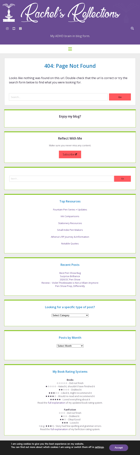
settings (99, 447)
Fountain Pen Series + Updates (70, 209)
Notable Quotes (70, 243)
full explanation (56, 402)
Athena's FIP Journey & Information (70, 236)
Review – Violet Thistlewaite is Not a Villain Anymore (70, 282)
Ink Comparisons (70, 216)
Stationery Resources (70, 223)
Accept (119, 447)
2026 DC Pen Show (70, 279)
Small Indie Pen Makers (70, 229)
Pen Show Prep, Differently (70, 286)
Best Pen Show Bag (70, 273)
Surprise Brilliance (70, 276)
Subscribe (68, 154)
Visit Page (70, 12)
